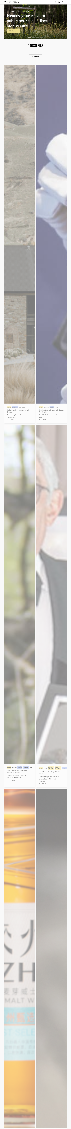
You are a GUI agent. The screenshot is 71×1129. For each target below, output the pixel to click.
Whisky (9, 407)
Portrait (64, 768)
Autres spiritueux (57, 768)
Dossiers (46, 407)
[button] (66, 2)
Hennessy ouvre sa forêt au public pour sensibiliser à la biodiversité (31, 20)
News (20, 407)
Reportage (14, 407)
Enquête (52, 407)
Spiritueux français (50, 768)
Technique (25, 767)
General (24, 407)
